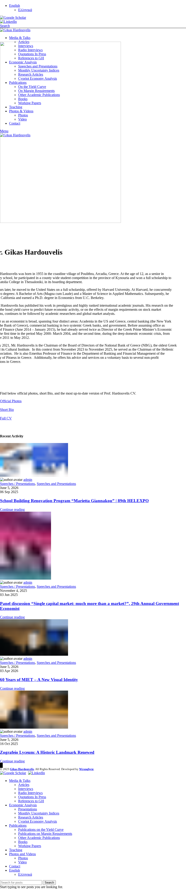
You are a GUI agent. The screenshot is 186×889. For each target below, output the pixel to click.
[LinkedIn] (8, 22)
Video (22, 862)
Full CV (6, 418)
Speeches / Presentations (17, 484)
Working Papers (29, 846)
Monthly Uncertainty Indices (38, 813)
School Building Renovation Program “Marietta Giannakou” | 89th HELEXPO (74, 500)
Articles (23, 785)
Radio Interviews (30, 793)
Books (22, 842)
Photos (23, 858)
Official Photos (11, 401)
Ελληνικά (25, 10)
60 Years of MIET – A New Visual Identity (39, 679)
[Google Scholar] (13, 17)
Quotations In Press (32, 797)
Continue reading (12, 509)
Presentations (27, 809)
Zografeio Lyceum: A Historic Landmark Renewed (47, 752)
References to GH (31, 801)
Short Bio (7, 410)
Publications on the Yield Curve (41, 829)
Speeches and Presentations (56, 484)
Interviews (25, 789)
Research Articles (30, 817)
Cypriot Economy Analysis (37, 821)
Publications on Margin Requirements (45, 834)
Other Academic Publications (39, 838)
